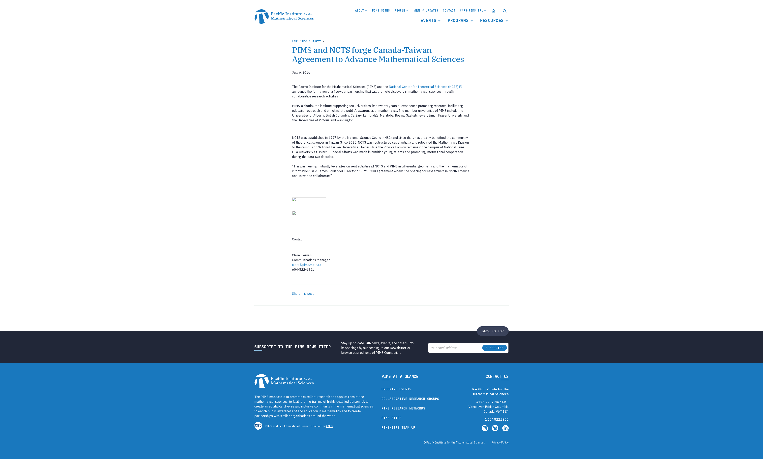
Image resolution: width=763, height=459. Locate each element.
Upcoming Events (396, 389)
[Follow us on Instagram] (485, 430)
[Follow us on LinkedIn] (505, 430)
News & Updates (425, 10)
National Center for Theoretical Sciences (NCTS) (423, 87)
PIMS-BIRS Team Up (398, 427)
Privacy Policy (500, 442)
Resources (492, 20)
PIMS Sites (381, 10)
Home (295, 41)
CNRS (329, 426)
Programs (458, 20)
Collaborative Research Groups (410, 399)
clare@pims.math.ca (306, 265)
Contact (449, 10)
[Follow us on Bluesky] (495, 430)
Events (428, 20)
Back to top (493, 331)
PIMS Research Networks (403, 408)
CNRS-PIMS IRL (471, 10)
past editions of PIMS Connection (376, 353)
